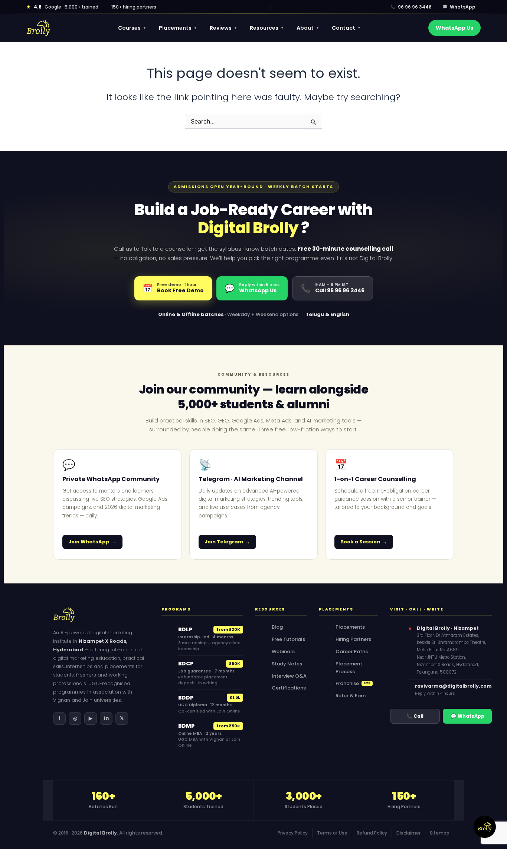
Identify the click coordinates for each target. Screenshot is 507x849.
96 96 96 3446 (411, 7)
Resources (267, 28)
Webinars (283, 651)
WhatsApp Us (454, 28)
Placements (178, 28)
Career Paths (352, 651)
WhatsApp (458, 7)
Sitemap (439, 833)
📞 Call (414, 716)
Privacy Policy (293, 833)
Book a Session (360, 541)
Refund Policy (372, 833)
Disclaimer (408, 833)
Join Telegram (224, 541)
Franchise (353, 683)
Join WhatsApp (88, 541)
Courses (132, 28)
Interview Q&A (289, 675)
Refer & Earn (351, 695)
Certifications (289, 687)
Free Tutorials (288, 639)
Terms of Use (332, 833)
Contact (346, 28)
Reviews (223, 28)
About (308, 28)
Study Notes (287, 663)
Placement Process (349, 667)
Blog (277, 627)
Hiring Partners (353, 639)
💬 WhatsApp (467, 716)
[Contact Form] (485, 827)
